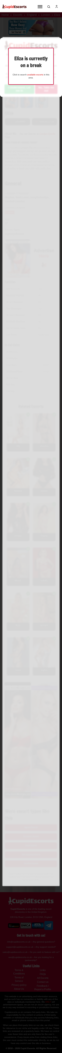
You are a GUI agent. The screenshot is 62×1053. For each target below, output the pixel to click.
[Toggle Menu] (40, 6)
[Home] (14, 7)
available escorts (35, 74)
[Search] (49, 7)
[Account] (57, 7)
